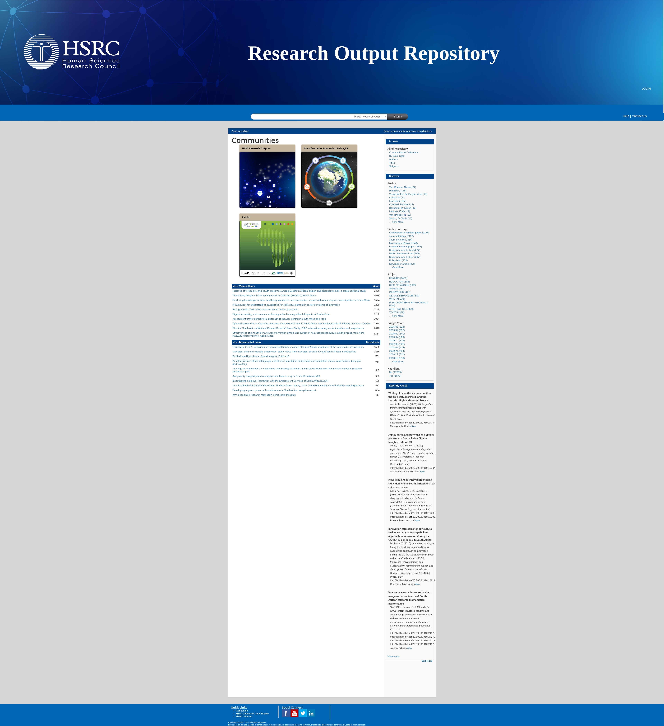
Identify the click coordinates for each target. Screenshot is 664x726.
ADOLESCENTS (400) (401, 309)
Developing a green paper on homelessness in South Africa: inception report (274, 390)
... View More (396, 221)
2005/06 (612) (397, 326)
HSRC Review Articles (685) (404, 253)
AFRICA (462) (396, 288)
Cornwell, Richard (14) (401, 204)
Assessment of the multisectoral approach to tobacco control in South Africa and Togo (279, 318)
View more (393, 656)
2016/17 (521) (397, 354)
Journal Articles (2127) (401, 236)
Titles (392, 162)
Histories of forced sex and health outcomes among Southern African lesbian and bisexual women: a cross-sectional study (299, 290)
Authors (393, 159)
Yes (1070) (395, 375)
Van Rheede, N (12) (400, 214)
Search (398, 116)
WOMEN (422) (397, 299)
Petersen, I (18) (397, 190)
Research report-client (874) (404, 250)
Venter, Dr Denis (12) (400, 218)
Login (646, 88)
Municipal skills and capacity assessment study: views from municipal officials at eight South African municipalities (294, 351)
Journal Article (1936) (401, 239)
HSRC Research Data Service (252, 713)
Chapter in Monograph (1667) (405, 246)
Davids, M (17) (397, 197)
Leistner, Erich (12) (399, 211)
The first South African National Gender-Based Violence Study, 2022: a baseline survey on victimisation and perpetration (298, 328)
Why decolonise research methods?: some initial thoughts (264, 394)
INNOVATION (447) (400, 292)
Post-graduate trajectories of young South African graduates (265, 309)
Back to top (427, 661)
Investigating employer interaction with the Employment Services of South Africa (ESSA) (280, 380)
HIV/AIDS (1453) (398, 278)
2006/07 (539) (397, 337)
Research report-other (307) (404, 257)
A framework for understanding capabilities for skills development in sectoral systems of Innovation (286, 304)
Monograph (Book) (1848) (403, 243)
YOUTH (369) (396, 312)
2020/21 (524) (397, 351)
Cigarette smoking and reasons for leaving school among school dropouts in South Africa (281, 314)
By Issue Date (396, 155)
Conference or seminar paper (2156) (409, 232)
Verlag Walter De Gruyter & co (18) (408, 194)
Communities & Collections (403, 152)
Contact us (639, 116)
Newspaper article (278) (402, 263)
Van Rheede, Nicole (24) (402, 187)
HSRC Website (244, 716)
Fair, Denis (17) (397, 201)
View (413, 426)
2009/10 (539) (397, 340)
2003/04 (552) (397, 330)
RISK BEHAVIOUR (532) (402, 285)
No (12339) (395, 372)
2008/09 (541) (397, 333)
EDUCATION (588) (399, 281)
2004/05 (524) (397, 347)
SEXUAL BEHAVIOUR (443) (404, 295)
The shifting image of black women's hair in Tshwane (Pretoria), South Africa (274, 295)
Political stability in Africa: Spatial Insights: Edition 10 (261, 356)
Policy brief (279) (398, 260)
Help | (627, 116)
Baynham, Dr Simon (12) (402, 207)
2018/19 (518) (397, 358)
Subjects (394, 166)
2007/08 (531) (397, 344)
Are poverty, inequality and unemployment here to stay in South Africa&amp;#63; (277, 376)
